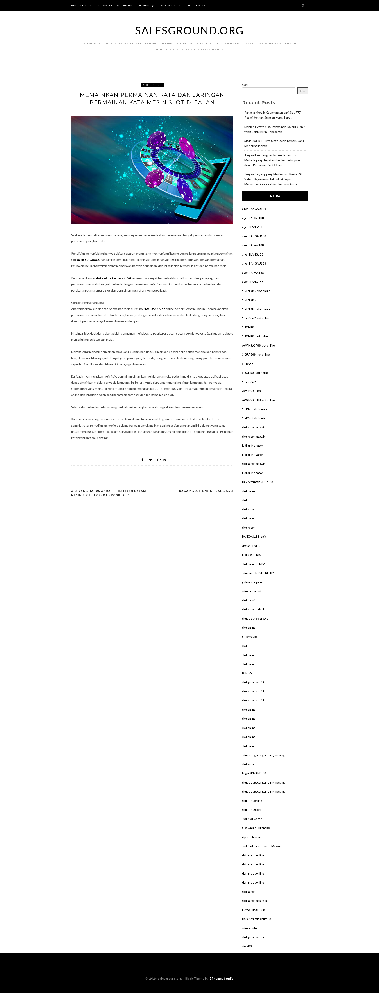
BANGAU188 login (254, 536)
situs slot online (252, 800)
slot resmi (248, 600)
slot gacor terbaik (253, 609)
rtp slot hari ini (251, 837)
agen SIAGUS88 (88, 259)
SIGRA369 (249, 382)
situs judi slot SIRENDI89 (258, 573)
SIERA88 (247, 363)
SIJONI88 (248, 327)
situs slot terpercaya (255, 618)
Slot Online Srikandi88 (256, 828)
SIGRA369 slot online (256, 318)
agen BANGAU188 (254, 209)
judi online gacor (252, 445)
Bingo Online (82, 5)
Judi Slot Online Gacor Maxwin (261, 846)
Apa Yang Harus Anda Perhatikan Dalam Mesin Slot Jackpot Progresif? (108, 493)
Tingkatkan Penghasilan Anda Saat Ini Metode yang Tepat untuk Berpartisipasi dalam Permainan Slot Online (272, 160)
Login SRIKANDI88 (254, 773)
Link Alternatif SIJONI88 (257, 482)
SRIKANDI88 (250, 637)
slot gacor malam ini (255, 900)
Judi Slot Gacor (252, 819)
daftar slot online (253, 855)
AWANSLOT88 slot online (258, 345)
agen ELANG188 (252, 227)
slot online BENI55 (254, 564)
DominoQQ (147, 5)
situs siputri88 (251, 928)
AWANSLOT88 (251, 391)
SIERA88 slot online (254, 409)
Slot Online (197, 5)
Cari (245, 84)
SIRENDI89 (249, 300)
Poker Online (172, 5)
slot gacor (248, 509)
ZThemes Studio (222, 978)
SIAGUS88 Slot (154, 309)
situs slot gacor (251, 809)
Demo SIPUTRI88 (253, 910)
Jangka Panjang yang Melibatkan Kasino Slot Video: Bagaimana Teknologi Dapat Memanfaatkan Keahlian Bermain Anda (274, 179)
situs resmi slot (251, 591)
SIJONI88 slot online (255, 336)
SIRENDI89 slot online (256, 291)
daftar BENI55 (251, 545)
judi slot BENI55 (252, 554)
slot (244, 500)
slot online (248, 491)
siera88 (247, 946)
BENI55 (247, 673)
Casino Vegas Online (115, 5)
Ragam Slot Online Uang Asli (206, 490)
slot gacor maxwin (253, 427)
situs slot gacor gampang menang (263, 755)
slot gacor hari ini (253, 682)
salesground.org (189, 30)
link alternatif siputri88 (256, 919)
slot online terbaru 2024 (113, 278)
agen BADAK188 (253, 218)
